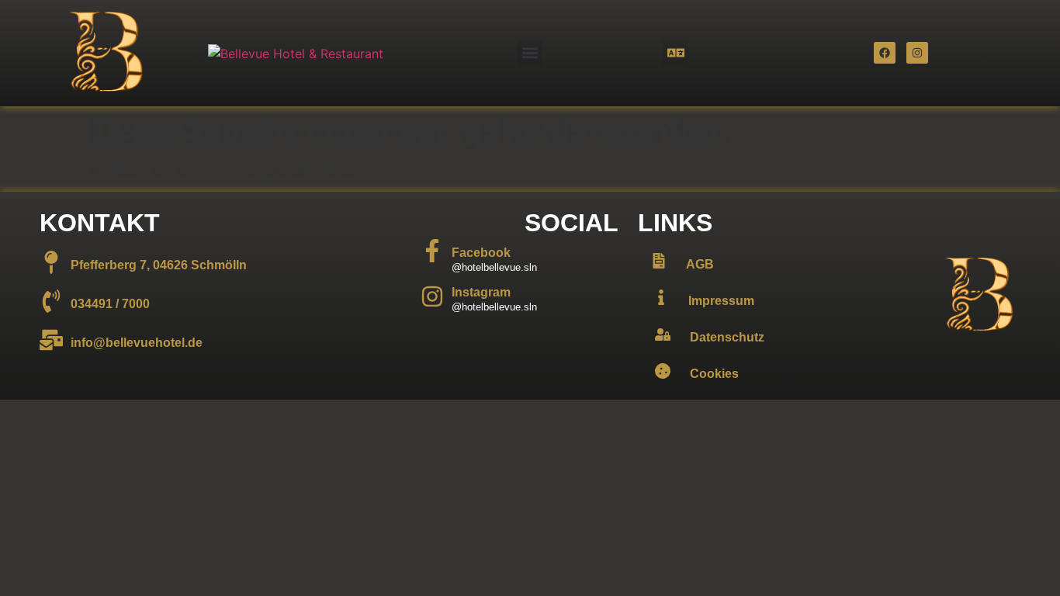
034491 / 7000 (110, 303)
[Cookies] (662, 371)
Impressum (721, 300)
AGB (700, 264)
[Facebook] (884, 53)
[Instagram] (917, 53)
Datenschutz (727, 337)
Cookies (714, 373)
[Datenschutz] (662, 334)
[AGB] (659, 261)
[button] (529, 53)
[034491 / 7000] (51, 301)
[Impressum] (661, 297)
